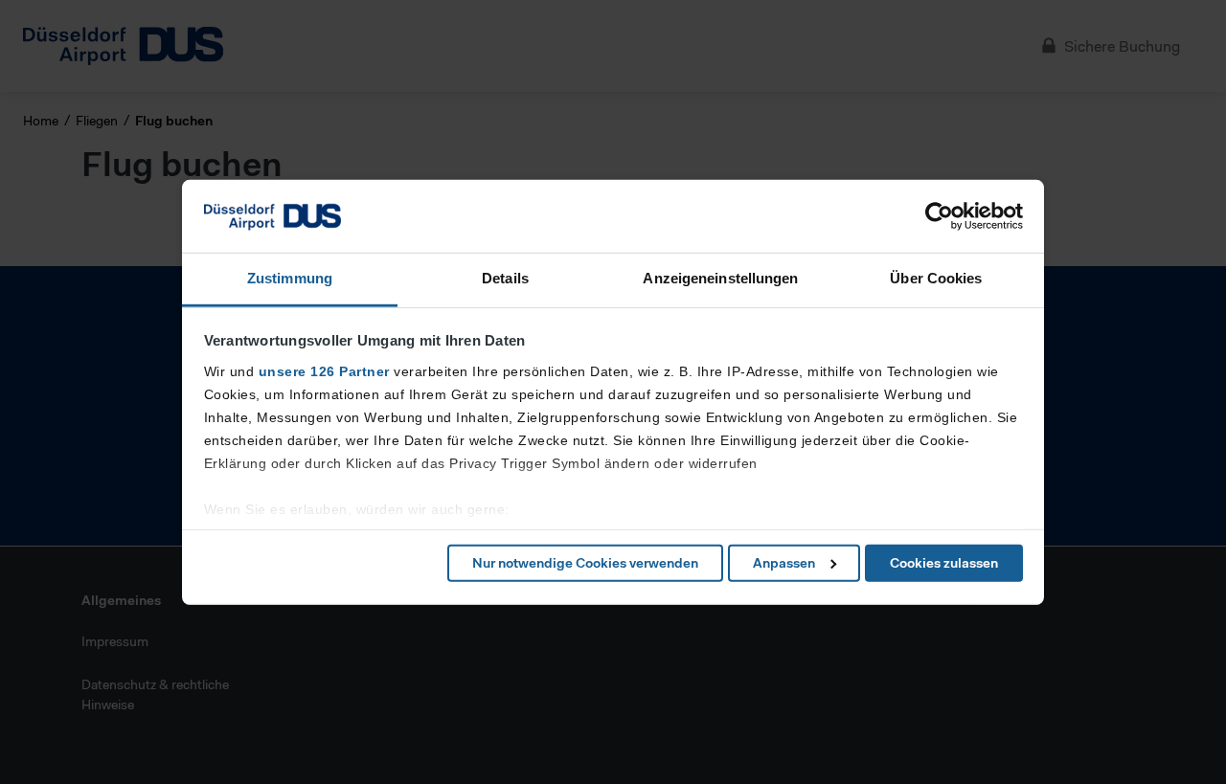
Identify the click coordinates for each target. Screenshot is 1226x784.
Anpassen (784, 562)
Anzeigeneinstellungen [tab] (720, 278)
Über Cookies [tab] (936, 278)
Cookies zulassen (944, 562)
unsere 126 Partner (324, 371)
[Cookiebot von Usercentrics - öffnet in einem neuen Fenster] (939, 216)
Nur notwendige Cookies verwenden (585, 562)
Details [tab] (505, 278)
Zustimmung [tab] (289, 278)
